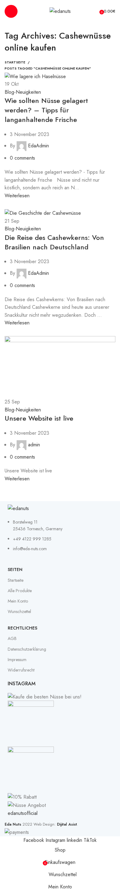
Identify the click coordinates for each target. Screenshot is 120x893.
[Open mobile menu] (11, 11)
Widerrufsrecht (21, 670)
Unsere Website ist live (39, 418)
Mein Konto (18, 601)
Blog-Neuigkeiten (23, 92)
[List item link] (60, 538)
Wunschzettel (19, 611)
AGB (12, 638)
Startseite (15, 62)
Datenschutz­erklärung (27, 649)
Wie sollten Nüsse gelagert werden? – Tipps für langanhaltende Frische (46, 110)
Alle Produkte (20, 591)
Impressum (17, 660)
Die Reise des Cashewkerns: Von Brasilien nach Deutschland (54, 242)
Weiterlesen (17, 195)
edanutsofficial (23, 813)
